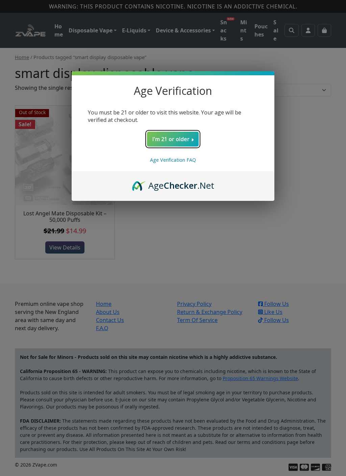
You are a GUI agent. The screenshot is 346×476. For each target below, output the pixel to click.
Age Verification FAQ (173, 160)
